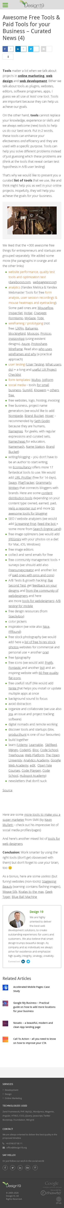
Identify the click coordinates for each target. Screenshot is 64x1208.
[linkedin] (20, 1167)
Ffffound (14, 632)
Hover (49, 416)
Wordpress (38, 1111)
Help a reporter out (22, 508)
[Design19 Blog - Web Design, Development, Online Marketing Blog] (32, 4)
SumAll (27, 390)
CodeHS (25, 750)
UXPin (19, 328)
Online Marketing (13, 1098)
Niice (46, 626)
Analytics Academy (36, 760)
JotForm (47, 380)
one (45, 652)
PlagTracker (26, 483)
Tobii (40, 318)
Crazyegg (40, 313)
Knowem (40, 390)
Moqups (33, 333)
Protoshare (39, 344)
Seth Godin (42, 421)
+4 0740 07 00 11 (14, 1143)
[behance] (27, 1167)
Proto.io (45, 333)
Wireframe (16, 349)
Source (7, 790)
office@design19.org (16, 1147)
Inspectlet (16, 313)
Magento (49, 1111)
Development (11, 1089)
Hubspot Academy (33, 776)
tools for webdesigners (38, 601)
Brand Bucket (34, 416)
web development (33, 81)
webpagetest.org (44, 282)
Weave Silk (10, 892)
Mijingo (13, 750)
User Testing (35, 364)
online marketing (31, 76)
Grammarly (43, 483)
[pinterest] (35, 1167)
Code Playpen (31, 770)
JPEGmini (15, 539)
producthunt (17, 734)
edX (32, 765)
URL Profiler (23, 477)
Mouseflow (45, 308)
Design (8, 1094)
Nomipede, (16, 416)
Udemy (22, 745)
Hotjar (28, 313)
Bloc (35, 750)
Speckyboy (16, 616)
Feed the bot (47, 524)
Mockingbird (17, 333)
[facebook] (5, 1167)
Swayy (13, 483)
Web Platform (34, 755)
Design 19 (36, 912)
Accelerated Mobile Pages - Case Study (31, 989)
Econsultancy (22, 467)
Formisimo (16, 318)
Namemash (16, 447)
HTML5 (14, 1115)
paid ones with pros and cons (32, 575)
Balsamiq (31, 328)
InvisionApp (17, 339)
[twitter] (12, 1167)
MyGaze (30, 318)
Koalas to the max (31, 892)
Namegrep (16, 431)
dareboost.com (20, 282)
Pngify (49, 662)
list (42, 668)
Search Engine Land (46, 529)
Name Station (35, 447)
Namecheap (17, 441)
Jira (11, 714)
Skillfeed (51, 745)
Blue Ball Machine (24, 897)
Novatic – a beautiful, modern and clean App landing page (33, 1025)
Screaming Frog (25, 524)
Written (14, 488)
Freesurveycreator (21, 570)
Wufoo (36, 380)
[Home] (12, 1185)
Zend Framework (11, 1111)
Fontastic (15, 668)
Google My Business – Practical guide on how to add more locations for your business (34, 1007)
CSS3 (21, 1115)
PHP (22, 1111)
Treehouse (16, 755)
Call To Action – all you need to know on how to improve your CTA (34, 1041)
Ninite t (13, 688)
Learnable (36, 745)
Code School (49, 750)
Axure (26, 344)
